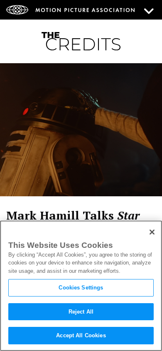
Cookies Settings (81, 287)
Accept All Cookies (81, 335)
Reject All (81, 312)
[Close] (152, 232)
